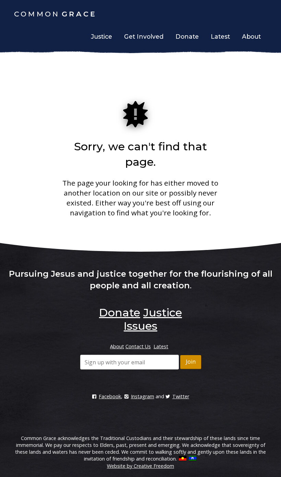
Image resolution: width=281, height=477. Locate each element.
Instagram (142, 396)
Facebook (110, 396)
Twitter (180, 396)
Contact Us (138, 346)
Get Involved (143, 36)
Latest (220, 36)
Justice (101, 36)
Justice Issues (153, 319)
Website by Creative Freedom (140, 466)
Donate (187, 36)
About (251, 36)
